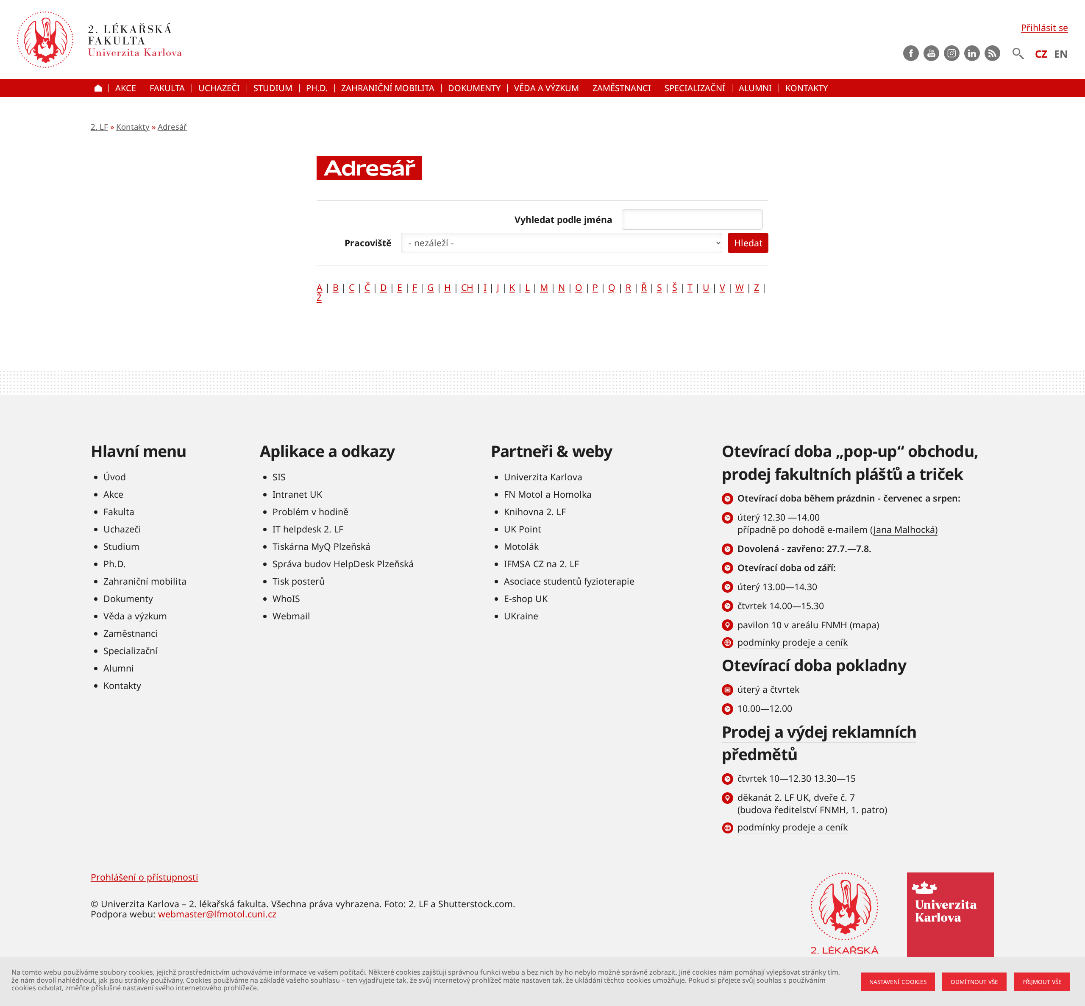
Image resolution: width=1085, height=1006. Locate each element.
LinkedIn (972, 53)
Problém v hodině (310, 511)
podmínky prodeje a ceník (792, 642)
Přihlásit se (1044, 27)
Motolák (521, 546)
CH (467, 287)
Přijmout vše (1042, 982)
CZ (1041, 54)
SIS (279, 477)
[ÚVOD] (100, 88)
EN (1061, 54)
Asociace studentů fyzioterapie (569, 581)
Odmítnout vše (974, 982)
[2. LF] (199, 39)
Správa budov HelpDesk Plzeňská (343, 563)
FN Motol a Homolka (548, 494)
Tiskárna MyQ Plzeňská (321, 546)
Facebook (911, 53)
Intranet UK (297, 494)
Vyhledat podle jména (563, 219)
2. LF (99, 126)
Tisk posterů (299, 581)
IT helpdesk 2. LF (308, 529)
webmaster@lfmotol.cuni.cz (217, 914)
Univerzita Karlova (543, 477)
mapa (864, 625)
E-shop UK (526, 598)
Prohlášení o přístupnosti (144, 877)
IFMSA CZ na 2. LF (541, 563)
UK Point (522, 529)
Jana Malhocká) (906, 529)
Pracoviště (368, 243)
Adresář (172, 126)
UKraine (521, 616)
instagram (952, 53)
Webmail (291, 616)
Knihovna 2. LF (535, 511)
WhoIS (286, 598)
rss (992, 53)
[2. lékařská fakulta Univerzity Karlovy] (45, 39)
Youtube (931, 53)
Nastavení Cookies (897, 982)
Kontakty (133, 126)
